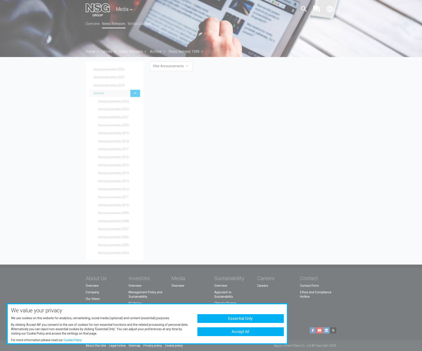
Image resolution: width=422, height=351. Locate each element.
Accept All (240, 331)
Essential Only (240, 318)
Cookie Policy (73, 340)
